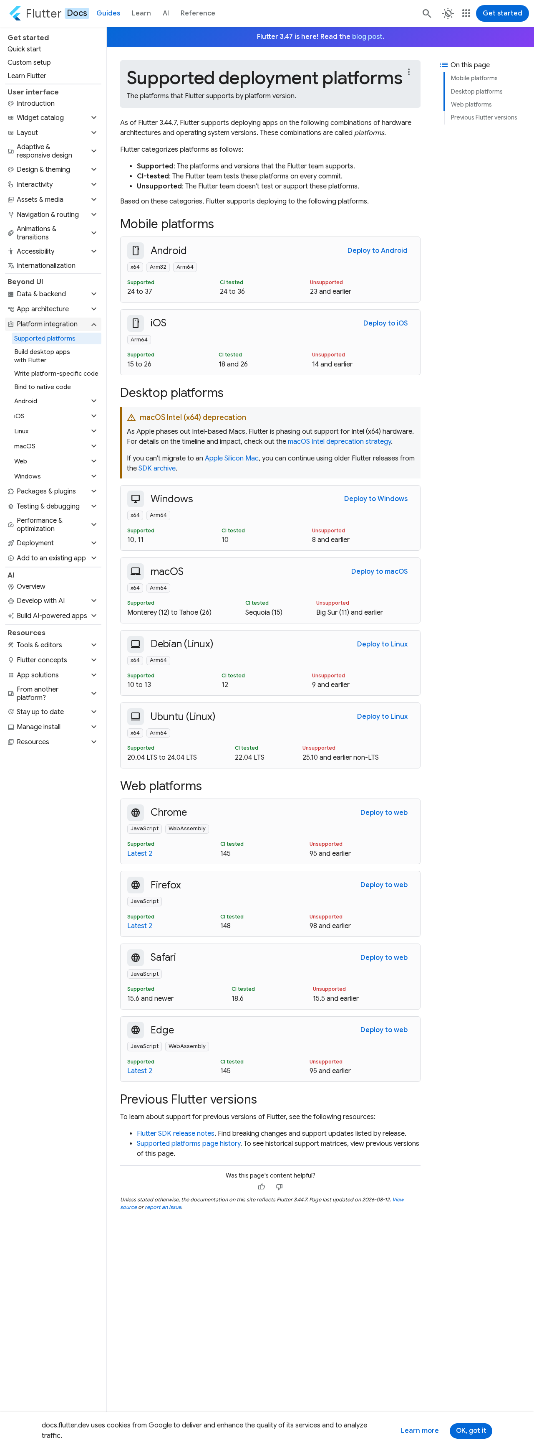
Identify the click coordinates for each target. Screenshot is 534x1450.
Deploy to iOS (385, 323)
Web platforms (471, 104)
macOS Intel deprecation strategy (339, 442)
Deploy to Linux (382, 644)
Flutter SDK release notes (175, 1133)
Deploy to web (384, 813)
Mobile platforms (474, 78)
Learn (141, 13)
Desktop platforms (477, 91)
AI (166, 13)
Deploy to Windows (376, 499)
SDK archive (157, 468)
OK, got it (471, 1431)
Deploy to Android (378, 251)
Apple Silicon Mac (232, 458)
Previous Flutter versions (484, 117)
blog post (367, 37)
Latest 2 (139, 854)
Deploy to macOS (379, 571)
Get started (502, 13)
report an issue (163, 1207)
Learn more (420, 1431)
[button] (53, 118)
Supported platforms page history (188, 1144)
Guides (108, 13)
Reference (198, 13)
